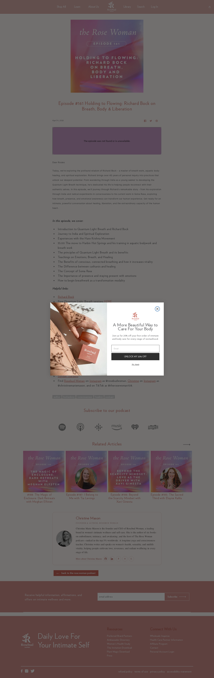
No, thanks (135, 364)
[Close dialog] (157, 309)
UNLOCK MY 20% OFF (135, 356)
